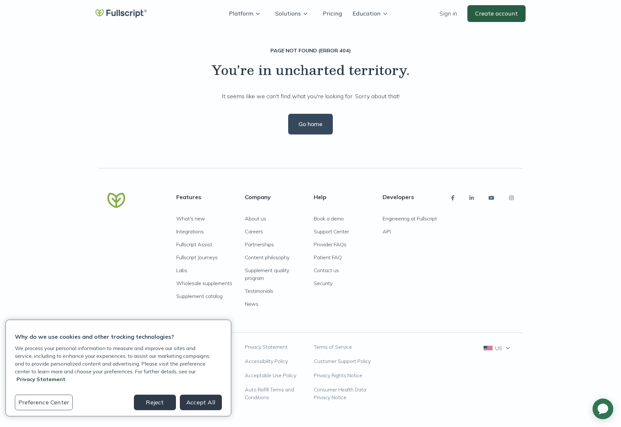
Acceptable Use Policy (270, 375)
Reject (155, 402)
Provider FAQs (330, 244)
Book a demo (329, 218)
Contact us (326, 270)
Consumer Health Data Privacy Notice (340, 393)
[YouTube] (491, 198)
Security (323, 283)
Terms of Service (333, 347)
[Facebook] (452, 198)
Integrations (190, 231)
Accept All (200, 402)
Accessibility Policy (266, 361)
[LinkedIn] (471, 198)
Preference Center (43, 402)
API (387, 231)
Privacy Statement (266, 347)
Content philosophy (267, 257)
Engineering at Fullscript (410, 218)
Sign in (448, 13)
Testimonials (259, 291)
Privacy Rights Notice (338, 375)
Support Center (331, 231)
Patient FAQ (328, 257)
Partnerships (259, 244)
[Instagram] (511, 198)
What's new (190, 218)
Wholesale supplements (204, 283)
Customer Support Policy (342, 361)
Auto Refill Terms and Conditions (269, 393)
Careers (254, 231)
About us (255, 218)
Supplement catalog (199, 296)
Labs (181, 270)
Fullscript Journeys (197, 257)
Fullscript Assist (194, 244)
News (251, 304)
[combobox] (497, 348)
